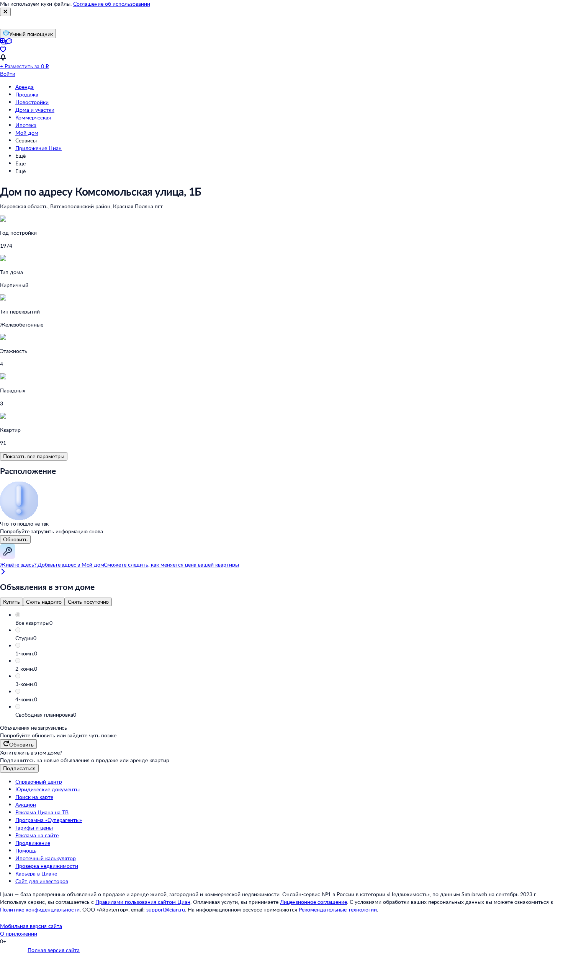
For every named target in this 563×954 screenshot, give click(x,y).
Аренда (24, 86)
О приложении (18, 933)
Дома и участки (34, 109)
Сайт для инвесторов (41, 881)
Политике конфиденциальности (40, 909)
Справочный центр (38, 781)
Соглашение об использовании (111, 3)
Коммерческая (33, 117)
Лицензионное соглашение (313, 901)
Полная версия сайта (54, 950)
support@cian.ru (165, 909)
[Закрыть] (5, 12)
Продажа (26, 94)
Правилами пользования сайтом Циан (142, 901)
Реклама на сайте (37, 835)
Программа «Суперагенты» (48, 819)
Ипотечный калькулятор (45, 858)
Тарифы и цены (34, 827)
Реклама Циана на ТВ (42, 812)
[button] (289, 623)
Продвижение (32, 842)
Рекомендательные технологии (338, 909)
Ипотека (25, 125)
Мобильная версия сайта (31, 925)
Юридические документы (47, 789)
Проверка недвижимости (46, 865)
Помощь (25, 850)
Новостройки (32, 102)
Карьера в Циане (36, 873)
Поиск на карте (34, 796)
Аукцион (25, 804)
